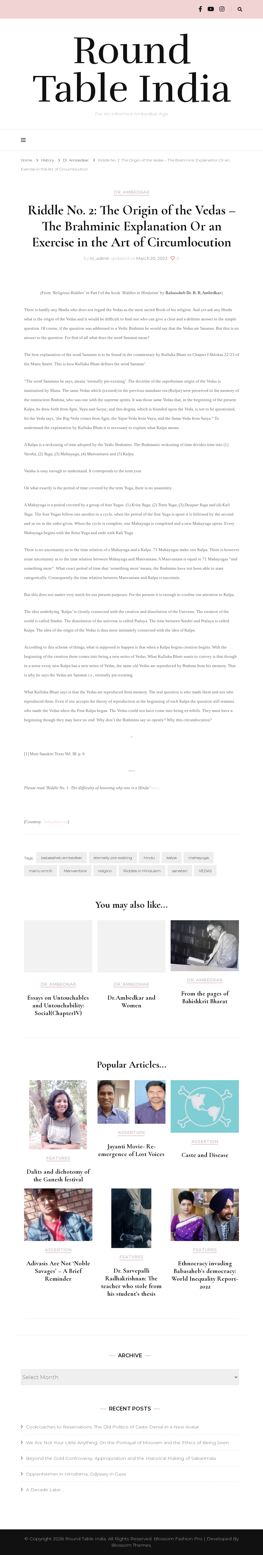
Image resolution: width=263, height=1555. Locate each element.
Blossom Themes (131, 1545)
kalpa (171, 857)
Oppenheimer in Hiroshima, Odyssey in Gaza (76, 1474)
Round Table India (131, 70)
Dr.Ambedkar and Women (131, 1001)
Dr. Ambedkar (131, 192)
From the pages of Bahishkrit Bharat (204, 997)
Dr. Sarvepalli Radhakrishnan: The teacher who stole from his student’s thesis (131, 1282)
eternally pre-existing (113, 857)
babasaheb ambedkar (61, 857)
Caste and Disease (205, 1155)
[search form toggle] (240, 9)
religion (105, 870)
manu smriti (40, 870)
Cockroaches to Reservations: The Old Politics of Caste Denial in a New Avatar (112, 1427)
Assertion (131, 1132)
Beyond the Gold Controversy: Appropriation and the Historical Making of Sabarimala (121, 1458)
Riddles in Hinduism (142, 870)
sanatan (179, 870)
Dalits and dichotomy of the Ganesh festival (58, 1175)
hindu (149, 857)
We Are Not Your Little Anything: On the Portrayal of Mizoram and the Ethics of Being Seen (127, 1442)
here (155, 787)
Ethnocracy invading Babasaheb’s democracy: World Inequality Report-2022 (205, 1275)
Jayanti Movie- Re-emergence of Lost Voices (131, 1150)
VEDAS (205, 870)
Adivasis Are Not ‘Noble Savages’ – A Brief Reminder (58, 1271)
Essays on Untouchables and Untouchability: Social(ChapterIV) (58, 1005)
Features (58, 1158)
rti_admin (99, 258)
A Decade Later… (45, 1490)
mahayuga (198, 857)
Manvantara (75, 870)
